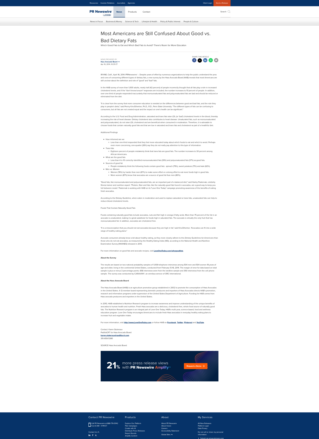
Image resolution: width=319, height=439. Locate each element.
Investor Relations (107, 3)
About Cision (166, 426)
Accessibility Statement (170, 431)
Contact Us (92, 432)
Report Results (130, 433)
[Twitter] (95, 435)
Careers (164, 428)
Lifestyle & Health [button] (149, 21)
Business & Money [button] (114, 21)
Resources (94, 3)
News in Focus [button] (96, 21)
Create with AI (130, 428)
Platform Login (203, 426)
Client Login (207, 3)
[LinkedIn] (89, 435)
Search (223, 11)
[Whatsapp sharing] (211, 60)
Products (132, 11)
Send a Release (222, 3)
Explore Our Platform (133, 423)
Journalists (121, 3)
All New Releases (204, 423)
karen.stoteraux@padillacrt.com (115, 335)
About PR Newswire (169, 423)
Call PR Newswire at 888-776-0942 (104, 423)
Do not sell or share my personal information (210, 433)
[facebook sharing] (194, 60)
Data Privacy (202, 428)
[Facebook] (93, 435)
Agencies (131, 3)
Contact (146, 11)
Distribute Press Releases (135, 431)
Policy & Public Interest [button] (170, 21)
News (119, 11)
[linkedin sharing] (205, 60)
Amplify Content (131, 436)
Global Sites (166, 434)
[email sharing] (216, 60)
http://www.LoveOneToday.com (137, 322)
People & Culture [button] (191, 21)
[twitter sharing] (200, 60)
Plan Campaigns (131, 426)
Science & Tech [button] (132, 21)
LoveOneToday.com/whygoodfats (168, 250)
